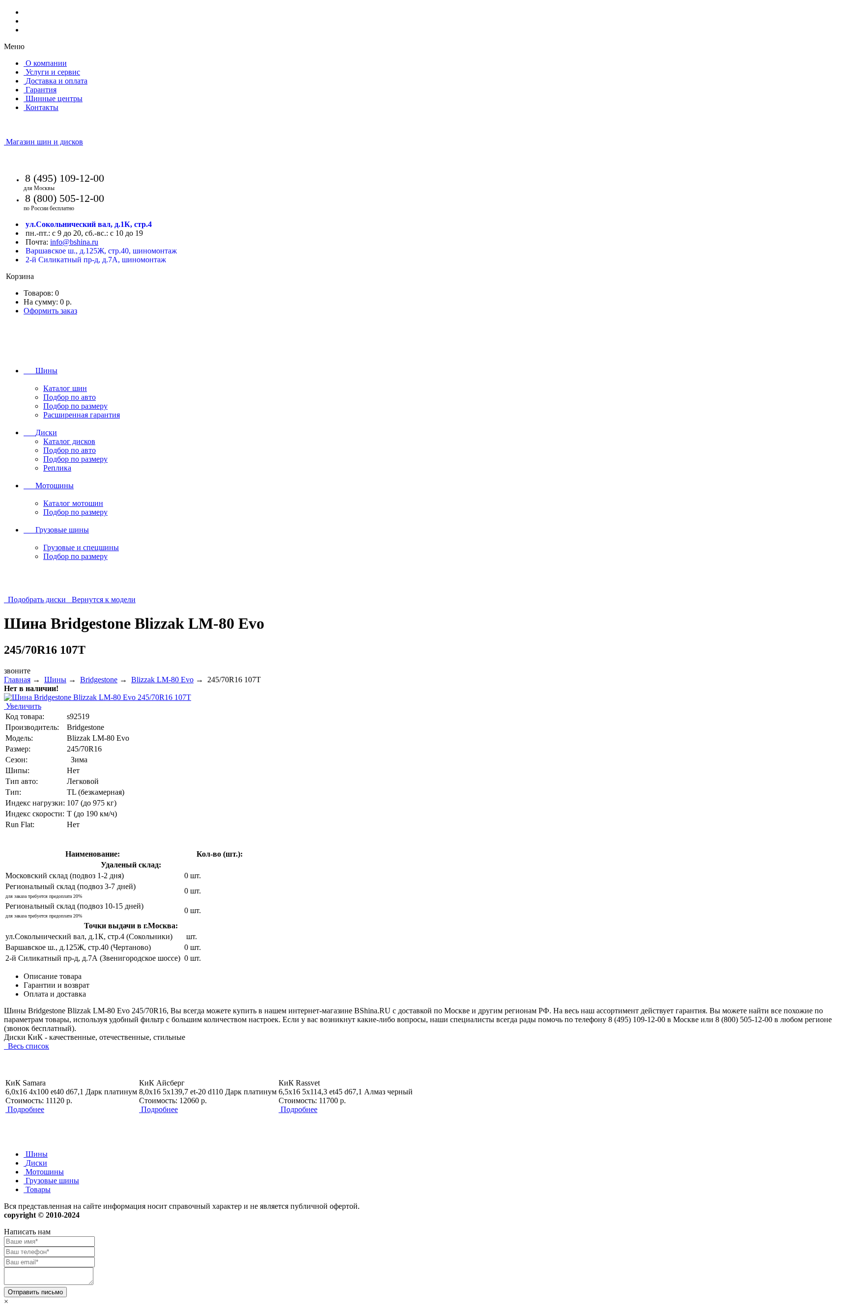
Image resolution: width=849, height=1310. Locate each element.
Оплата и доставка (55, 994)
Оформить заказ (50, 311)
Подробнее (25, 1109)
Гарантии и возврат (56, 985)
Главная (17, 679)
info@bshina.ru (74, 242)
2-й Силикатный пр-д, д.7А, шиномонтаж (96, 259)
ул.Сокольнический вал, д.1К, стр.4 (89, 224)
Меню (14, 46)
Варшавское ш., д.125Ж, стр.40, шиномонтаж (101, 251)
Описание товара (53, 976)
